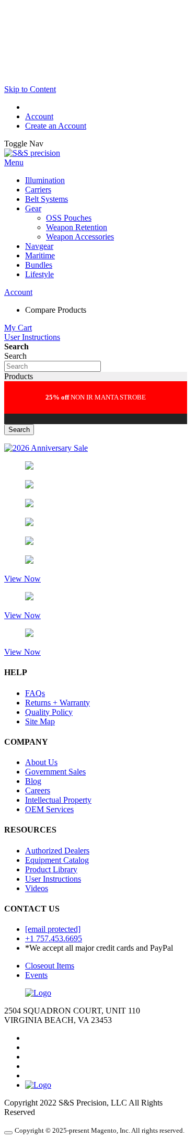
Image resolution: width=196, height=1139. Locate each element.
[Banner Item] (46, 447)
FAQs (35, 693)
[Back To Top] (8, 1132)
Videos (36, 888)
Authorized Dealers (57, 850)
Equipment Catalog (57, 860)
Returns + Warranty (57, 702)
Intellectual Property (58, 799)
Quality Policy (49, 712)
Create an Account (55, 125)
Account (39, 116)
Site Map (40, 721)
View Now (22, 578)
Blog (33, 781)
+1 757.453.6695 (53, 938)
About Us (41, 762)
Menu (14, 162)
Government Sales (55, 771)
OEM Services (49, 809)
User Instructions (32, 337)
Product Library (51, 869)
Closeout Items (49, 965)
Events (36, 975)
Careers (37, 790)
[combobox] (52, 366)
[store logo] (32, 153)
